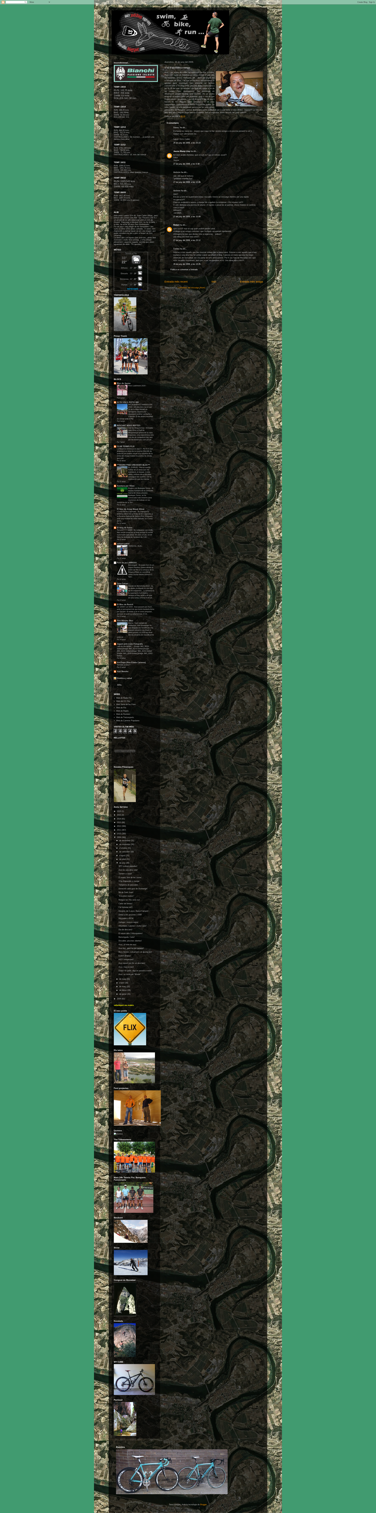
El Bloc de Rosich (125, 604)
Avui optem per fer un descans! (132, 963)
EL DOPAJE (133, 467)
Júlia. (119, 685)
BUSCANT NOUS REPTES (128, 425)
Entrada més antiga (251, 281)
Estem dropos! (125, 956)
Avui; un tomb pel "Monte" (130, 974)
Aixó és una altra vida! (128, 870)
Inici (214, 281)
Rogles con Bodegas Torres (139, 488)
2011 (119, 830)
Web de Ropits (122, 711)
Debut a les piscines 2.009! (130, 915)
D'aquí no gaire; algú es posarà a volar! (135, 971)
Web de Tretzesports (125, 717)
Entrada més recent (176, 281)
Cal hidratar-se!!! (126, 907)
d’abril (122, 983)
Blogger (203, 1504)
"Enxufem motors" (126, 896)
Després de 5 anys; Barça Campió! (133, 911)
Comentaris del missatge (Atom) (191, 288)
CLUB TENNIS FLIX (126, 446)
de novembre (125, 844)
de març (123, 986)
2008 (119, 999)
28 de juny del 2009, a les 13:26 (186, 264)
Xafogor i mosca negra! (128, 922)
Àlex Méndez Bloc (125, 621)
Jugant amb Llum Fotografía (130, 644)
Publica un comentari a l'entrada (184, 269)
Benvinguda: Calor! (127, 937)
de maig (123, 979)
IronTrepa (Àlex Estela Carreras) (131, 662)
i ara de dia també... (125, 646)
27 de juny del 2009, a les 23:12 (186, 240)
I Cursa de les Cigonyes (126, 512)
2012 (119, 826)
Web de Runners (123, 714)
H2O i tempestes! (126, 959)
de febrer (123, 990)
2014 (119, 819)
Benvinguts (133, 565)
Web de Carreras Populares (128, 720)
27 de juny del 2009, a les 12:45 (186, 182)
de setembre (124, 852)
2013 (119, 822)
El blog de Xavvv (124, 528)
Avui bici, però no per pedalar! (131, 948)
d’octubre (123, 848)
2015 (119, 815)
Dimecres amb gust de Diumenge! (133, 889)
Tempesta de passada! (128, 885)
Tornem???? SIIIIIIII (125, 530)
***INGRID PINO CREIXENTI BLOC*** (133, 465)
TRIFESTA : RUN (135, 546)
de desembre (125, 840)
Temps (128, 253)
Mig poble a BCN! (126, 918)
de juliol (122, 859)
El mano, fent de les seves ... (131, 877)
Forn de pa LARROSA (127, 563)
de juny (122, 863)
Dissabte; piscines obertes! (130, 941)
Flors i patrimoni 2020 (137, 386)
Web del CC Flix (123, 701)
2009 (119, 837)
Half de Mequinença (136, 428)
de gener (123, 994)
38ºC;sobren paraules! (128, 866)
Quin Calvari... (123, 583)
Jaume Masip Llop (181, 151)
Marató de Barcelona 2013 (139, 586)
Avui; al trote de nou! (127, 944)
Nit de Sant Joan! (126, 892)
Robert (176, 225)
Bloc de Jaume (123, 383)
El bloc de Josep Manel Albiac (131, 509)
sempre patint (123, 544)
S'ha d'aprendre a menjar (129, 881)
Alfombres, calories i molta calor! (133, 926)
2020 (119, 811)
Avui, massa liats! (126, 967)
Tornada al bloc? (124, 665)
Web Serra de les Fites (126, 704)
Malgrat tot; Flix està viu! (129, 900)
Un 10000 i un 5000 (125, 607)
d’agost (122, 855)
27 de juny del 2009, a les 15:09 (186, 216)
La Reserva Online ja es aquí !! (129, 449)
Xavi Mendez (123, 671)
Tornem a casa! (125, 874)
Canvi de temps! (125, 903)
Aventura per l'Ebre (125, 486)
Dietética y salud (124, 678)
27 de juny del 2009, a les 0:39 (186, 164)
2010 (119, 834)
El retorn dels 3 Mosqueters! (131, 933)
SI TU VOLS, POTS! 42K (128, 402)
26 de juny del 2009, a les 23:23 (186, 143)
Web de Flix (121, 708)
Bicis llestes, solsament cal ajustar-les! (135, 952)
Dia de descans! (125, 929)
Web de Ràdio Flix (124, 698)
